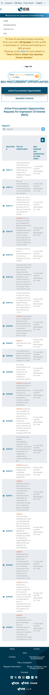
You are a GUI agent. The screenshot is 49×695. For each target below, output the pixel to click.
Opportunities (9, 25)
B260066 (9, 565)
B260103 (9, 255)
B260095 (9, 356)
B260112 (9, 187)
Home (5, 21)
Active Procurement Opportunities (24, 90)
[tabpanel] (24, 375)
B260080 (9, 421)
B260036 (9, 597)
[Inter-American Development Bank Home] (23, 11)
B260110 (9, 206)
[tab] (24, 90)
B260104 (9, 303)
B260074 (9, 449)
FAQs (22, 51)
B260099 (9, 326)
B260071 (9, 495)
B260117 (9, 170)
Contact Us (8, 29)
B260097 (9, 343)
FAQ (4, 33)
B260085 (9, 394)
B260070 (9, 531)
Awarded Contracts (24, 98)
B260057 (9, 627)
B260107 (9, 231)
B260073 (9, 471)
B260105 (9, 277)
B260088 (9, 372)
